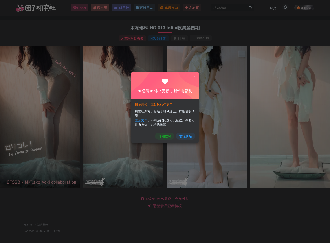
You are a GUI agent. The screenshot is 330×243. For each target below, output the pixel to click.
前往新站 (185, 136)
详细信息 (164, 136)
